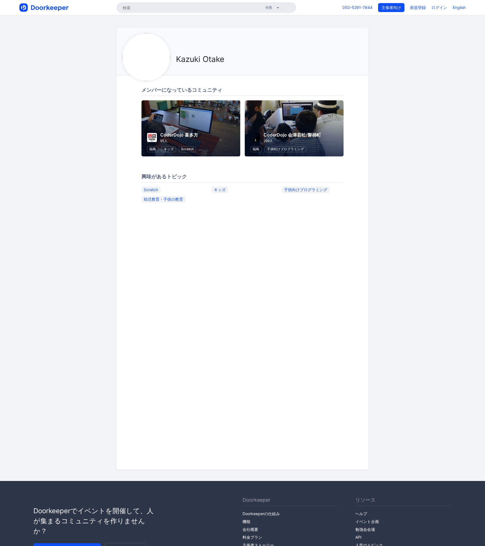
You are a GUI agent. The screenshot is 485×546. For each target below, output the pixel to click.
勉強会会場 (365, 529)
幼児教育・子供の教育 (163, 199)
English (459, 7)
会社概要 (250, 529)
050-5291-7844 (357, 7)
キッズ (169, 149)
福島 (152, 149)
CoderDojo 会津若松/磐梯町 (292, 135)
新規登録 (418, 7)
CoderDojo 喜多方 (179, 135)
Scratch (187, 149)
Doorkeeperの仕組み (261, 513)
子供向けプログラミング (285, 149)
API (358, 537)
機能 (246, 521)
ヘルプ (361, 513)
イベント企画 (367, 521)
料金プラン (252, 537)
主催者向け (391, 7)
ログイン (439, 7)
